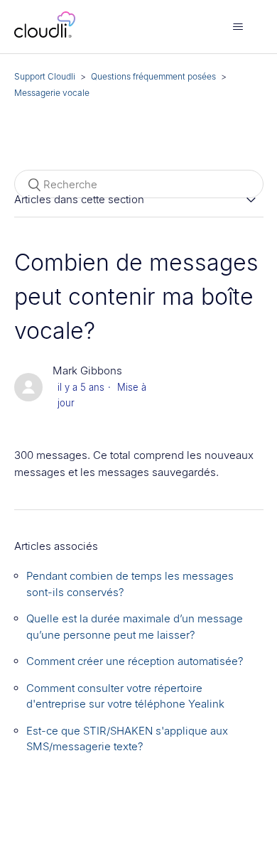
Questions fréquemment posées (153, 76)
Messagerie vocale (51, 92)
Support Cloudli (44, 76)
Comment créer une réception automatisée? (135, 661)
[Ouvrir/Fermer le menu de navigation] (238, 27)
